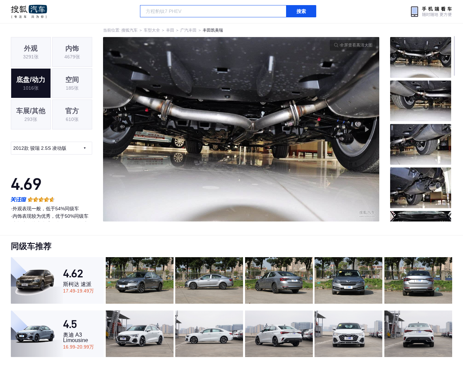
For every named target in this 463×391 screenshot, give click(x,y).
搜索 (301, 11)
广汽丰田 (188, 30)
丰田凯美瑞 (213, 30)
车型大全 (152, 30)
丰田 (170, 30)
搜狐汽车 (29, 11)
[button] (172, 129)
